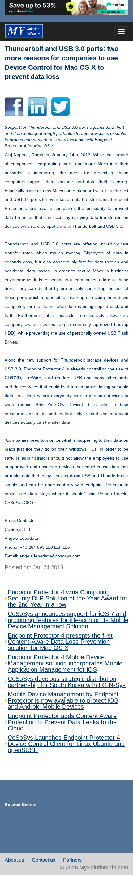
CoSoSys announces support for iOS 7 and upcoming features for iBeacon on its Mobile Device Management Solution (68, 620)
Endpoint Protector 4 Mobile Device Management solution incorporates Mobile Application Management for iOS (65, 663)
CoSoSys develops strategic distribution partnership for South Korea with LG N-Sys (67, 681)
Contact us (43, 860)
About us (14, 860)
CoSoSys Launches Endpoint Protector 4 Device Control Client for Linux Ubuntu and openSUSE (66, 743)
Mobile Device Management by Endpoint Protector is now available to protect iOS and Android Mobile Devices (63, 700)
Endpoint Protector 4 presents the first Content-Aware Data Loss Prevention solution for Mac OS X (60, 641)
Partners (72, 860)
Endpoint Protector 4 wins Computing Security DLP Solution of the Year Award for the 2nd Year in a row (67, 598)
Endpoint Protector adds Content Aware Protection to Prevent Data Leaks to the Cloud (62, 722)
